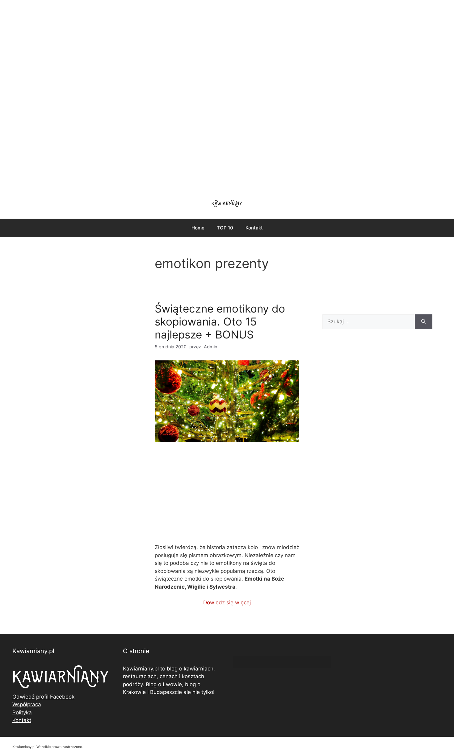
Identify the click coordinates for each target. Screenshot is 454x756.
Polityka (22, 712)
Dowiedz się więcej (227, 602)
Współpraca (26, 704)
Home (197, 228)
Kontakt (254, 228)
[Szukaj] (423, 321)
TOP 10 (225, 228)
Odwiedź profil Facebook (43, 697)
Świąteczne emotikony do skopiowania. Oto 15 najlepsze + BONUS (220, 321)
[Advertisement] (227, 95)
